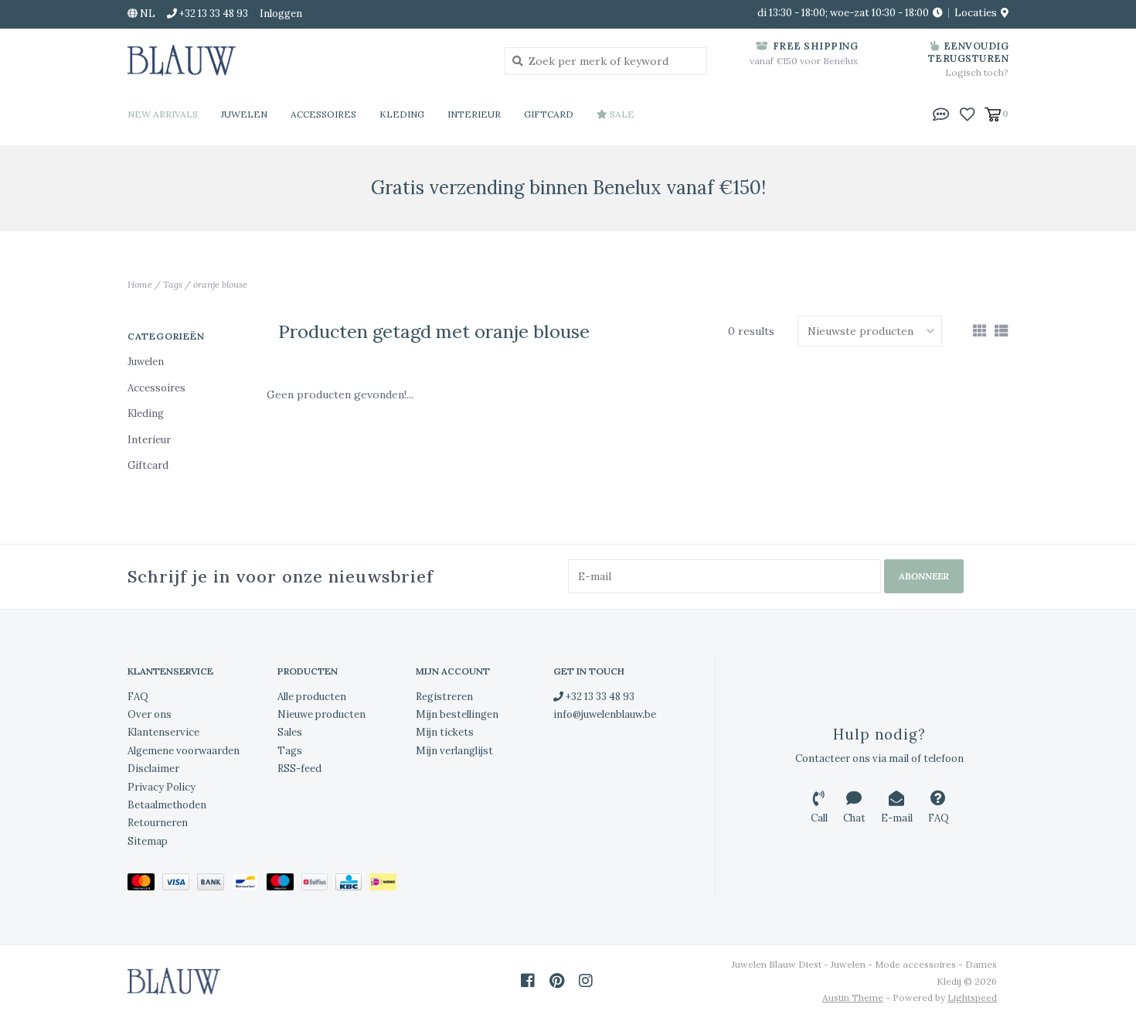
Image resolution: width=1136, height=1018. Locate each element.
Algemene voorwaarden (184, 750)
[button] (941, 113)
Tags (172, 284)
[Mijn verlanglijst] (967, 113)
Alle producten (311, 696)
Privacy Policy (162, 787)
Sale (620, 114)
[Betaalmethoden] (145, 884)
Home (140, 284)
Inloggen (281, 13)
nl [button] (146, 13)
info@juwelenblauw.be (604, 714)
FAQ (138, 696)
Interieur (474, 114)
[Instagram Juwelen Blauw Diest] (586, 981)
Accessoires (323, 114)
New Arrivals (163, 114)
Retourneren (158, 822)
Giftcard (548, 114)
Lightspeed (972, 997)
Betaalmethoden (167, 804)
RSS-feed (299, 768)
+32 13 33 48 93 (598, 696)
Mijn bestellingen (457, 714)
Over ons (150, 714)
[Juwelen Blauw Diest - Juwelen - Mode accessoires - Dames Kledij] (304, 60)
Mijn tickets (445, 732)
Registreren (444, 696)
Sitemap (148, 841)
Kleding (401, 114)
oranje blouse (220, 284)
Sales (289, 732)
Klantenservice (163, 732)
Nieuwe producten (321, 714)
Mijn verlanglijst (454, 750)
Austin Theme (852, 997)
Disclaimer (153, 768)
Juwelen (244, 114)
